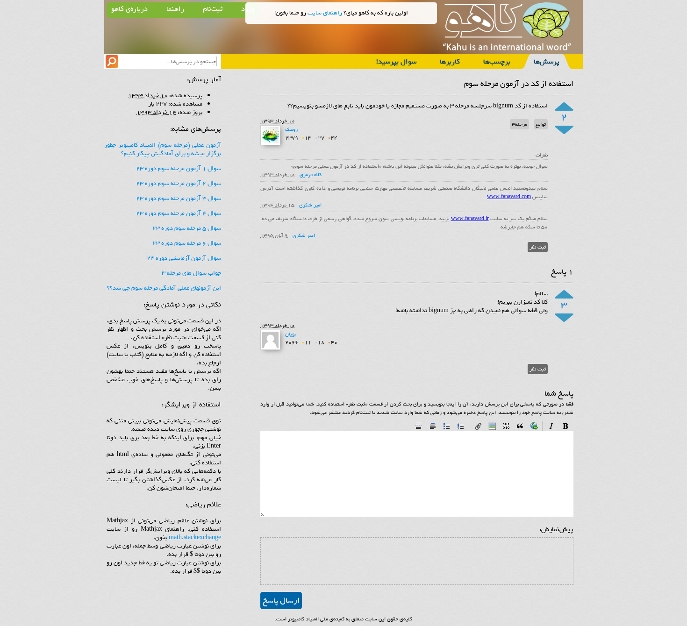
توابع (541, 124)
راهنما (175, 8)
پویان (290, 334)
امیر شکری (310, 205)
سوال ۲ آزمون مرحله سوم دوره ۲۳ (178, 183)
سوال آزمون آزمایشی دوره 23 (184, 258)
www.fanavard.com (509, 196)
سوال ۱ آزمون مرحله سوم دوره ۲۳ (178, 168)
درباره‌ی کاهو (129, 8)
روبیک (291, 129)
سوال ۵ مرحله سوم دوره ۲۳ (186, 228)
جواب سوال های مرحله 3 (191, 273)
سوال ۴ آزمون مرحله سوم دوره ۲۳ (178, 213)
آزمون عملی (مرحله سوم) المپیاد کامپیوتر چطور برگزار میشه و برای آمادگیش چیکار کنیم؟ (162, 149)
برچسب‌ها (496, 61)
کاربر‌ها (450, 61)
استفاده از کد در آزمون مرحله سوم (518, 84)
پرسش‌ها (546, 61)
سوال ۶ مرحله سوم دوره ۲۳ (186, 243)
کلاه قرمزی (311, 175)
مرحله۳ (519, 124)
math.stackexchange (195, 537)
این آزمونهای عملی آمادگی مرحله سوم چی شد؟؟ (164, 288)
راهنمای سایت (325, 13)
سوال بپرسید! (396, 61)
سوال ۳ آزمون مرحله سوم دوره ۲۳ (178, 198)
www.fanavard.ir (470, 218)
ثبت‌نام (212, 8)
